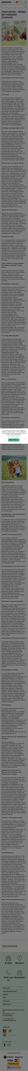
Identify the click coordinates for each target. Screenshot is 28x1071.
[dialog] (14, 535)
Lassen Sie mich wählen (14, 436)
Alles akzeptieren (13, 439)
